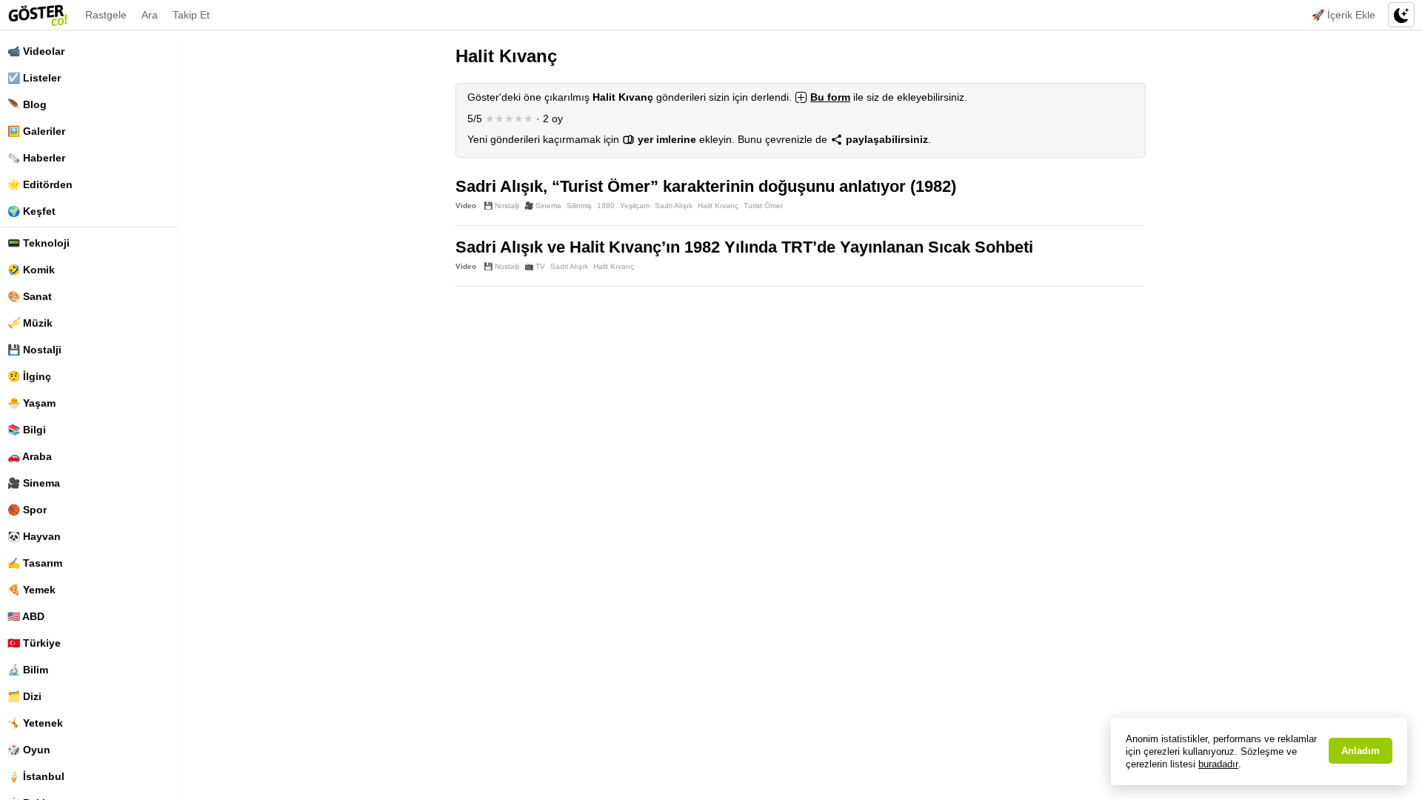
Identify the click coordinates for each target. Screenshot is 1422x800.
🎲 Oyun (28, 750)
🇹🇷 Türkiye (34, 643)
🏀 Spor (27, 510)
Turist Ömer (763, 205)
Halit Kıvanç (718, 205)
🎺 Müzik (30, 323)
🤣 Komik (31, 270)
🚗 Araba (29, 456)
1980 (606, 205)
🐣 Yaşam (31, 403)
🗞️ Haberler (36, 158)
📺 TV (534, 266)
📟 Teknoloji (38, 243)
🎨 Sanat (29, 296)
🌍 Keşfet (31, 211)
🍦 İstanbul (35, 776)
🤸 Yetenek (35, 723)
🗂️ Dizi (24, 696)
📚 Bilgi (26, 430)
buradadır (1218, 764)
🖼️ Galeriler (36, 131)
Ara (149, 15)
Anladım (1360, 750)
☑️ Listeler (34, 78)
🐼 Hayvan (34, 536)
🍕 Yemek (31, 590)
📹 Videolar (35, 51)
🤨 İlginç (29, 376)
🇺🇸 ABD (25, 616)
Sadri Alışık (673, 205)
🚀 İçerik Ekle (1343, 15)
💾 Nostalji (34, 350)
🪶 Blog (27, 104)
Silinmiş (579, 205)
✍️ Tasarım (34, 563)
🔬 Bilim (27, 670)
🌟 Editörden (40, 184)
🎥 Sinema (33, 483)
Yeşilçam (635, 205)
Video (465, 205)
